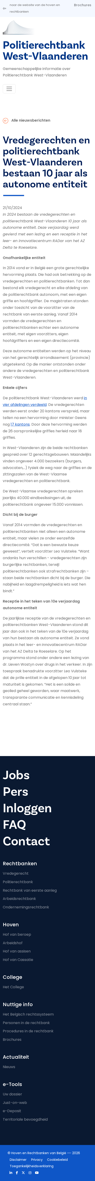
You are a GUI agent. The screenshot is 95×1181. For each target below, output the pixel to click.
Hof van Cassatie (18, 959)
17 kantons (20, 424)
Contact (26, 841)
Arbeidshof (13, 943)
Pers (15, 792)
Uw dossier (12, 1094)
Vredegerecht (16, 873)
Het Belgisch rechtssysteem (28, 1014)
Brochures (82, 5)
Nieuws (9, 1066)
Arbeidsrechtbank (19, 898)
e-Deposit (12, 1111)
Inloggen (27, 808)
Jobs (16, 775)
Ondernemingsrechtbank (26, 907)
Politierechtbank (18, 882)
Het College (13, 987)
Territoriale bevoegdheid (25, 1119)
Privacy (37, 1159)
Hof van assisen (17, 951)
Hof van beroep (17, 934)
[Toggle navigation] (9, 88)
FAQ (14, 825)
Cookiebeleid (57, 1159)
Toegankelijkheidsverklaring (31, 1166)
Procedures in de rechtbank (28, 1031)
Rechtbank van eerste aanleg (30, 890)
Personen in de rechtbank (26, 1022)
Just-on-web (15, 1102)
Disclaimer (18, 1159)
